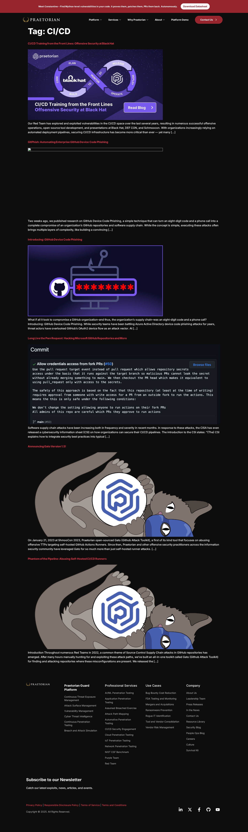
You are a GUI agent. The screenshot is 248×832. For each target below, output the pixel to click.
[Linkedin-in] (180, 809)
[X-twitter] (190, 809)
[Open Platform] (101, 20)
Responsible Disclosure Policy (61, 805)
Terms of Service (90, 805)
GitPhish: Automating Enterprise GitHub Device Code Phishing (68, 142)
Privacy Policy (34, 805)
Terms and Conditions (114, 805)
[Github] (208, 809)
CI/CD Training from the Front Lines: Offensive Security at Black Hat (71, 43)
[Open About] (164, 20)
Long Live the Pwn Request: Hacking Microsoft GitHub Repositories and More (77, 338)
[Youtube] (217, 809)
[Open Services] (120, 20)
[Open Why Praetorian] (147, 20)
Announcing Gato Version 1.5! (47, 446)
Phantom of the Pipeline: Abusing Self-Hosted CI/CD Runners (67, 558)
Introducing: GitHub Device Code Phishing (55, 239)
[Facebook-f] (199, 809)
